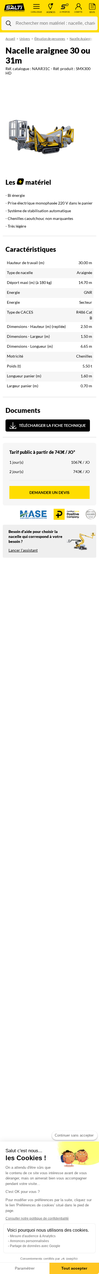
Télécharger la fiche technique (52, 425)
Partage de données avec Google (35, 1246)
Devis (92, 12)
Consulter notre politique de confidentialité (37, 1218)
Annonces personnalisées (29, 1241)
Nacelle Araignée (81, 38)
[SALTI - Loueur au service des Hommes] (14, 8)
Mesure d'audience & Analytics (33, 1236)
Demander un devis (49, 492)
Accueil (10, 38)
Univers (25, 38)
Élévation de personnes (49, 38)
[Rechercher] (8, 23)
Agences (51, 12)
